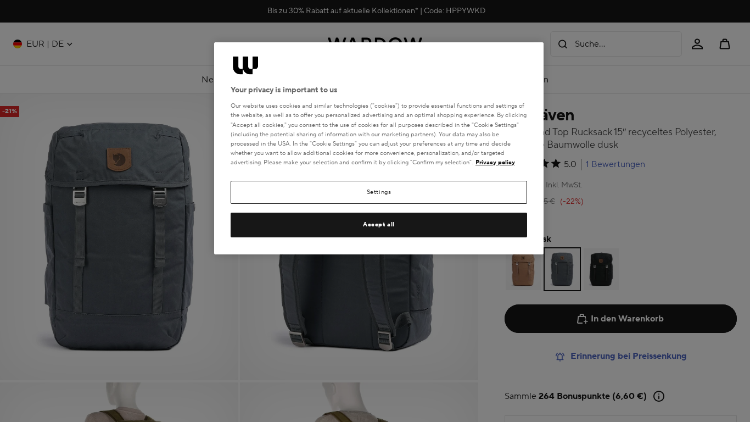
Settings (379, 192)
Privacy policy (495, 162)
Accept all (379, 224)
